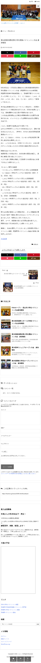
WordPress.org (5, 644)
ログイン (3, 636)
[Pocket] (7, 55)
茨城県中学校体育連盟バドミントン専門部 (13, 607)
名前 (2, 428)
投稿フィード (5, 639)
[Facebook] (20, 52)
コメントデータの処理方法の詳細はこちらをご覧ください (18, 473)
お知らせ (12, 31)
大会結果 (4, 239)
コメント (3, 409)
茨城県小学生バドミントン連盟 (10, 610)
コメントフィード (6, 641)
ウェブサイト (5, 443)
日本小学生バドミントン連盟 (9, 604)
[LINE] (20, 55)
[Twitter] (7, 52)
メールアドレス (6, 435)
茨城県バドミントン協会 (8, 612)
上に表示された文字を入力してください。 (13, 455)
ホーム (4, 31)
